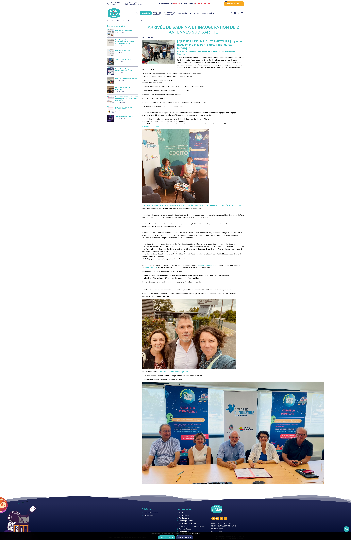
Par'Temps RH (184, 518)
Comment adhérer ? (151, 512)
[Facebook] (231, 13)
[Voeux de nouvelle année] (110, 119)
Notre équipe (184, 515)
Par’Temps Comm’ (186, 521)
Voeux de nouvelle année (124, 116)
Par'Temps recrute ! (122, 50)
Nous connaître (208, 13)
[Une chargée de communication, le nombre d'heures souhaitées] (110, 42)
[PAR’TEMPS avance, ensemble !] (110, 80)
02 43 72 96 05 (115, 3)
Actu (172, 372)
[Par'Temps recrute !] (110, 52)
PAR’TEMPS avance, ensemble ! (126, 78)
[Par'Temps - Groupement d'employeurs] (114, 13)
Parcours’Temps (185, 529)
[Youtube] (235, 13)
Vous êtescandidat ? (157, 13)
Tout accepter (166, 537)
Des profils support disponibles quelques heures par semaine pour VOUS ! (126, 98)
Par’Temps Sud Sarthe (187, 523)
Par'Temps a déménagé (124, 30)
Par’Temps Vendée (186, 532)
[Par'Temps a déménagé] (110, 33)
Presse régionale (181, 372)
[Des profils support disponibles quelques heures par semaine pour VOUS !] (110, 99)
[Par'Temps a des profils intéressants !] (110, 109)
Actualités (145, 13)
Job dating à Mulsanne (123, 59)
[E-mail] (242, 13)
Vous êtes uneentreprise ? (169, 13)
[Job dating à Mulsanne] (110, 62)
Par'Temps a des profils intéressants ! (123, 108)
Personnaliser (184, 537)
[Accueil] (137, 13)
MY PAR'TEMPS (234, 4)
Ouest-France (163, 372)
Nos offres (194, 13)
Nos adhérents (149, 515)
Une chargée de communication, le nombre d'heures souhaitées (124, 41)
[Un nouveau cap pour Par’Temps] (110, 90)
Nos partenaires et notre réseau (191, 526)
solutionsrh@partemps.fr (207, 265)
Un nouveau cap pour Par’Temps (122, 88)
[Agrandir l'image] (158, 52)
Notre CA (182, 512)
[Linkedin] (238, 13)
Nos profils (182, 13)
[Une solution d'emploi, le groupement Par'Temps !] (110, 71)
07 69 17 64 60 (151, 268)
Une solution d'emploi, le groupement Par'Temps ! (124, 69)
